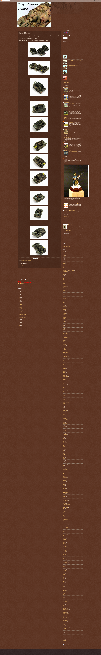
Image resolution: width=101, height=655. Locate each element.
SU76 (64, 582)
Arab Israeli (64, 297)
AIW (63, 291)
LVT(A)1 (64, 446)
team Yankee (65, 600)
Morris (64, 472)
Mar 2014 (21, 311)
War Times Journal (66, 627)
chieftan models (65, 333)
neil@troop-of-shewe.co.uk (22, 283)
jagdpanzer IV (65, 419)
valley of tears (65, 621)
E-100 (64, 360)
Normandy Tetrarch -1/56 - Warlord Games (73, 70)
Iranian (64, 411)
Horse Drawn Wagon (66, 402)
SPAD (64, 567)
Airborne (64, 289)
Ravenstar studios (65, 519)
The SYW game (71, 122)
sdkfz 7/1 (64, 554)
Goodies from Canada (22, 314)
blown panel (64, 317)
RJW (63, 520)
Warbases (64, 628)
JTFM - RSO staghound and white (68, 423)
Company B (64, 344)
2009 (19, 325)
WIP (63, 632)
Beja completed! (71, 130)
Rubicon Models (65, 524)
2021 (19, 291)
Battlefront (64, 306)
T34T (63, 594)
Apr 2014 (21, 310)
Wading (64, 624)
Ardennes (64, 298)
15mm (64, 263)
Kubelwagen (65, 434)
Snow (64, 565)
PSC (63, 512)
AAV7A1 (64, 283)
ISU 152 (64, 414)
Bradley (64, 321)
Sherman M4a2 (65, 562)
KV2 (63, 437)
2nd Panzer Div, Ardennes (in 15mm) (72, 65)
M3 (63, 453)
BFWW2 (64, 314)
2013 (19, 319)
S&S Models (65, 528)
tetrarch (64, 604)
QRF (63, 515)
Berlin (64, 310)
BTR (63, 326)
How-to (64, 403)
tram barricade (65, 612)
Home (39, 270)
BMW (64, 318)
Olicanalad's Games (67, 129)
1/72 (63, 259)
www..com (66, 32)
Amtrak (64, 294)
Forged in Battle (65, 380)
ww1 (63, 637)
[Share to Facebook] (36, 258)
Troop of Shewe (70, 224)
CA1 (63, 329)
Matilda (64, 462)
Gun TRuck (64, 392)
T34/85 (64, 593)
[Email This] (33, 258)
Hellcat (64, 396)
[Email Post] (32, 258)
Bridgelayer (64, 324)
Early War (64, 365)
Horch (64, 400)
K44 (63, 425)
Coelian (64, 340)
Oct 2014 (21, 304)
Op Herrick (64, 480)
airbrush (64, 290)
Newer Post (20, 270)
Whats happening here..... (67, 211)
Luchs (64, 445)
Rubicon (64, 523)
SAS (63, 531)
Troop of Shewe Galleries (21, 276)
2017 (19, 297)
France (64, 383)
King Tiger (64, 430)
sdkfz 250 (64, 542)
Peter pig (64, 503)
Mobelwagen (65, 469)
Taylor (64, 598)
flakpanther (64, 375)
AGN (63, 287)
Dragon (64, 357)
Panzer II (64, 493)
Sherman (64, 559)
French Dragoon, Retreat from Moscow (69, 197)
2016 (19, 298)
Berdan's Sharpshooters (72, 110)
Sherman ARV (65, 561)
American (64, 293)
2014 (19, 301)
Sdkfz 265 (64, 551)
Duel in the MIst (65, 359)
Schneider (64, 532)
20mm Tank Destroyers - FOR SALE (68, 270)
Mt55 (63, 473)
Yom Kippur (64, 640)
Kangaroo (64, 426)
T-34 (63, 586)
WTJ (63, 636)
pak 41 (64, 484)
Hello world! (66, 118)
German (64, 388)
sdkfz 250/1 (64, 543)
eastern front (65, 367)
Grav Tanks (64, 391)
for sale (64, 379)
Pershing (64, 501)
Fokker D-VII (70, 95)
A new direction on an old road (73, 143)
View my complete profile (67, 230)
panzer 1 (64, 489)
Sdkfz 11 (64, 536)
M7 (63, 461)
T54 (63, 596)
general (64, 387)
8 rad (63, 278)
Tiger (63, 605)
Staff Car (64, 569)
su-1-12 (64, 581)
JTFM (64, 422)
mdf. (63, 465)
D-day (64, 348)
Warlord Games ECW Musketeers (73, 88)
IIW (63, 407)
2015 (19, 300)
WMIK (64, 635)
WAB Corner (66, 87)
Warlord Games (28, 260)
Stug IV (64, 578)
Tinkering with (65, 608)
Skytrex (64, 563)
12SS (64, 262)
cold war (64, 341)
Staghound (64, 570)
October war (65, 477)
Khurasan (64, 429)
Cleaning (64, 336)
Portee (64, 508)
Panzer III (64, 495)
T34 (63, 589)
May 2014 (21, 308)
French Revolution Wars (72, 103)
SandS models (65, 530)
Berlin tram (64, 313)
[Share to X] (35, 258)
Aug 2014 (21, 307)
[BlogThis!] (34, 258)
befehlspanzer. (65, 309)
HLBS (64, 399)
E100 (63, 364)
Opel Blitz (64, 481)
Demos (64, 353)
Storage (64, 573)
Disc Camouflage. (65, 356)
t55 (63, 597)
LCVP (64, 441)
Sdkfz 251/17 (65, 547)
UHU (63, 616)
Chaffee (64, 330)
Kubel (64, 433)
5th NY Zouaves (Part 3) (67, 158)
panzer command (65, 492)
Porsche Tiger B (65, 507)
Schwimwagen (65, 534)
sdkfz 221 (64, 538)
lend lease (64, 442)
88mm (64, 279)
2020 (19, 292)
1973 (63, 267)
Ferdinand (64, 372)
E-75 (63, 363)
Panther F (64, 488)
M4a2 (64, 457)
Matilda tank (65, 464)
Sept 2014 (21, 305)
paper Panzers (65, 499)
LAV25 (64, 438)
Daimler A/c (64, 349)
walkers (64, 625)
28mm (64, 274)
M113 (63, 449)
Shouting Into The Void (68, 94)
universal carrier (23, 260)
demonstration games (66, 352)
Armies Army (65, 299)
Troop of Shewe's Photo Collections (68, 245)
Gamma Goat (65, 384)
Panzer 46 (64, 491)
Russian (64, 526)
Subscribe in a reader (66, 82)
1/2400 (64, 255)
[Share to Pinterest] (37, 258)
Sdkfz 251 (64, 546)
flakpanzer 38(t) (65, 376)
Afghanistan (64, 286)
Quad (63, 516)
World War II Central (67, 150)
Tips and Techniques (66, 609)
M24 (63, 450)
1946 (63, 266)
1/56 (63, 258)
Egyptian (64, 368)
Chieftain (64, 332)
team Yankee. (65, 601)
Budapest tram (65, 328)
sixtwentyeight (66, 102)
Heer (63, 394)
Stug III (64, 577)
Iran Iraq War (65, 410)
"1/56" (64, 251)
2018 (19, 295)
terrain (64, 602)
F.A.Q (64, 371)
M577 (64, 458)
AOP (63, 295)
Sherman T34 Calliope (22, 317)
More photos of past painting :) (73, 151)
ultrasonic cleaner (65, 617)
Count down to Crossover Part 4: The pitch (75, 203)
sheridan (64, 558)
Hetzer (64, 398)
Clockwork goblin (65, 337)
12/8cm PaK (65, 260)
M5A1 (64, 460)
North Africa (64, 476)
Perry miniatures (65, 500)
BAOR (64, 305)
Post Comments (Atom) (25, 272)
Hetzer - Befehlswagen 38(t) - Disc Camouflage (74, 60)
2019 (19, 294)
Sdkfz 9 (64, 555)
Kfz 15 (64, 427)
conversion (64, 345)
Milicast (64, 468)
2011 (19, 322)
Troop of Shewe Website (66, 246)
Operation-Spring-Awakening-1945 (69, 210)
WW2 (32, 260)
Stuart (64, 574)
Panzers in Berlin (65, 497)
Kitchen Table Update (66, 431)
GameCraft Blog (66, 216)
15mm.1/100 (65, 264)
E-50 (63, 361)
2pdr (63, 275)
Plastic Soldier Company (66, 504)
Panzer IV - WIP (69, 76)
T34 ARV (64, 590)
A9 (63, 282)
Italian (64, 415)
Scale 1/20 (65, 117)
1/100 (64, 254)
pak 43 (64, 485)
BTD (63, 325)
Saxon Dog (66, 121)
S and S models (65, 527)
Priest (64, 511)
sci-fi (63, 535)
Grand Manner (65, 390)
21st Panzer (65, 271)
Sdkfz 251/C (65, 550)
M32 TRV (64, 454)
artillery (64, 301)
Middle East (64, 466)
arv (63, 302)
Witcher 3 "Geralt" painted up (68, 137)
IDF (63, 406)
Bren (63, 322)
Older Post (58, 270)
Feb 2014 (21, 313)
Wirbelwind (64, 633)
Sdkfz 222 (64, 539)
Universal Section (22, 315)
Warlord (64, 629)
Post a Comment (22, 265)
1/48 (63, 256)
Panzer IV (64, 496)
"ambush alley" (65, 252)
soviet (64, 566)
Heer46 (64, 395)
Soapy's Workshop (67, 202)
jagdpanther (64, 418)
